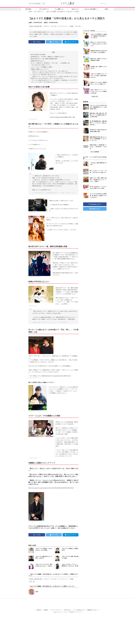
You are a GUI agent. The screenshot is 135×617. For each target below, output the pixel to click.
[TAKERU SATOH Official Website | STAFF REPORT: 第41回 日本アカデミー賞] (39, 263)
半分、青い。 (79, 26)
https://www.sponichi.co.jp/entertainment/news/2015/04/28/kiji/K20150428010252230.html (51, 488)
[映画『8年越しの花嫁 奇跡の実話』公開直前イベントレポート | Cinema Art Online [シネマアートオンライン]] (40, 294)
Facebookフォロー (95, 204)
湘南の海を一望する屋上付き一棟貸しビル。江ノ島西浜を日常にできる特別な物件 (98, 115)
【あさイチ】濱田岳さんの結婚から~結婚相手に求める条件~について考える (99, 36)
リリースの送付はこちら (79, 609)
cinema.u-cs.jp (33, 305)
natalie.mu (32, 170)
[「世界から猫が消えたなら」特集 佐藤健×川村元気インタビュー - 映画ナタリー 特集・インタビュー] (37, 205)
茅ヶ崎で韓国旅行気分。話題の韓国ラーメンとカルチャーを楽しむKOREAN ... (98, 123)
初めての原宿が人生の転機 (38, 54)
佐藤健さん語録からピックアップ (39, 69)
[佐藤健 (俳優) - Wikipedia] (36, 506)
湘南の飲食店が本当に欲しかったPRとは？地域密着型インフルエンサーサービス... (98, 138)
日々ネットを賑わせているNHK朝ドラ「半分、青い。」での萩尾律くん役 (50, 63)
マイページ (104, 3)
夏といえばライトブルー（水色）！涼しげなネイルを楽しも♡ (98, 171)
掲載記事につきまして (92, 609)
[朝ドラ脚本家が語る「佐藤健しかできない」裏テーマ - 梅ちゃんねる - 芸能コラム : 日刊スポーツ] (40, 345)
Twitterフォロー (95, 209)
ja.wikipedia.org (33, 521)
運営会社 (39, 609)
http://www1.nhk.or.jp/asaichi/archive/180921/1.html (58, 376)
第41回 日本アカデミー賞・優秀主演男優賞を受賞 (44, 58)
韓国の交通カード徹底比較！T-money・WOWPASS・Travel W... (98, 146)
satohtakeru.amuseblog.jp (35, 241)
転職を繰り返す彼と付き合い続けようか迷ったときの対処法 (99, 51)
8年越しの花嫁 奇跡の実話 (36, 26)
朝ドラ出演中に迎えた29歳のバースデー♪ (41, 65)
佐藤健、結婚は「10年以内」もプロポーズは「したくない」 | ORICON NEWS (50, 322)
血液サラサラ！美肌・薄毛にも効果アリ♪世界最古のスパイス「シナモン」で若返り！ (98, 179)
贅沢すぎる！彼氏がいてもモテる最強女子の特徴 (99, 59)
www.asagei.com (33, 119)
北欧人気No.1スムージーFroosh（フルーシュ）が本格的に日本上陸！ (99, 91)
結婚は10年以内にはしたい (38, 61)
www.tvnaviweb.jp (34, 458)
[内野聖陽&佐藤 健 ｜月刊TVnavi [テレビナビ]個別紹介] (40, 428)
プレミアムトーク (63, 26)
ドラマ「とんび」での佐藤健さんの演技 (41, 67)
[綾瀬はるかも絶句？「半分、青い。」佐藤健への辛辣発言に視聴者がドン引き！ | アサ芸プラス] (38, 101)
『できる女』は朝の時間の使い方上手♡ (98, 163)
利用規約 (46, 609)
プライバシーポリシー (55, 609)
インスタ (40, 550)
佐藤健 (71, 26)
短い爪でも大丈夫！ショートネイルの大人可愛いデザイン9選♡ (98, 187)
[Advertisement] (67, 603)
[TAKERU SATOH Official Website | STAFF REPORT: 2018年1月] (36, 228)
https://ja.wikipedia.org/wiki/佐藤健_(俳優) (60, 117)
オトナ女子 (54, 26)
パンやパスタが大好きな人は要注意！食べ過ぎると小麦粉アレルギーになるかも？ (98, 195)
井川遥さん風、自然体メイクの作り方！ (99, 67)
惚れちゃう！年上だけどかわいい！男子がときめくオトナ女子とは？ (99, 44)
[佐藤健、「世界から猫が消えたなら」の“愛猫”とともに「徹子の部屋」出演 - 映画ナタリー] (40, 161)
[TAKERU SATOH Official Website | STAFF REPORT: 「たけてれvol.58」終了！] (37, 397)
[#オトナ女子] (67, 3)
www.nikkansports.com (35, 377)
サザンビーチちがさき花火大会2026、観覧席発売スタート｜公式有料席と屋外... (98, 107)
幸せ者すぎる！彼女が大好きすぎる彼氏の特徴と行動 (98, 130)
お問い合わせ (67, 609)
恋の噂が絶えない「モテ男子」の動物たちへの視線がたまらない (48, 56)
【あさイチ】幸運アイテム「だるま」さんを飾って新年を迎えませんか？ (99, 75)
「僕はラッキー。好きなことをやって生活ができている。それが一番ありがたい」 (50, 71)
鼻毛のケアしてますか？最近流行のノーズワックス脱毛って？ (99, 83)
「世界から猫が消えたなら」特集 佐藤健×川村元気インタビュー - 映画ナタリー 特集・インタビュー (55, 192)
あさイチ (47, 26)
